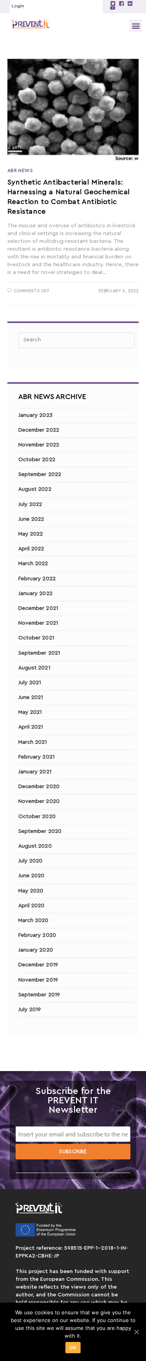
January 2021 (34, 771)
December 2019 (38, 965)
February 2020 (37, 935)
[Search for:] (76, 339)
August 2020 (35, 846)
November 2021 (38, 623)
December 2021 (38, 608)
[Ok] (136, 1332)
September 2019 (39, 994)
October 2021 (36, 638)
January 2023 (35, 415)
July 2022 (30, 504)
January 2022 (35, 593)
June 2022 (31, 519)
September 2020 (40, 831)
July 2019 (29, 1009)
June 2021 (30, 697)
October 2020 (37, 816)
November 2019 (38, 980)
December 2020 (39, 786)
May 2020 (31, 891)
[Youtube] (113, 8)
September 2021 (39, 653)
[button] (135, 25)
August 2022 (34, 489)
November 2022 (38, 445)
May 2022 (30, 534)
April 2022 (31, 548)
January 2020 (35, 950)
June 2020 (31, 875)
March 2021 (32, 742)
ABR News (20, 170)
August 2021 (34, 668)
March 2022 (33, 563)
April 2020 (31, 905)
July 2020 (30, 861)
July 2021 (29, 682)
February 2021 (36, 757)
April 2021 (30, 727)
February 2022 (37, 578)
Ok (73, 1347)
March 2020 (33, 920)
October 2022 (36, 459)
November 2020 (39, 801)
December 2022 (38, 430)
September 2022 (39, 474)
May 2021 (30, 712)
